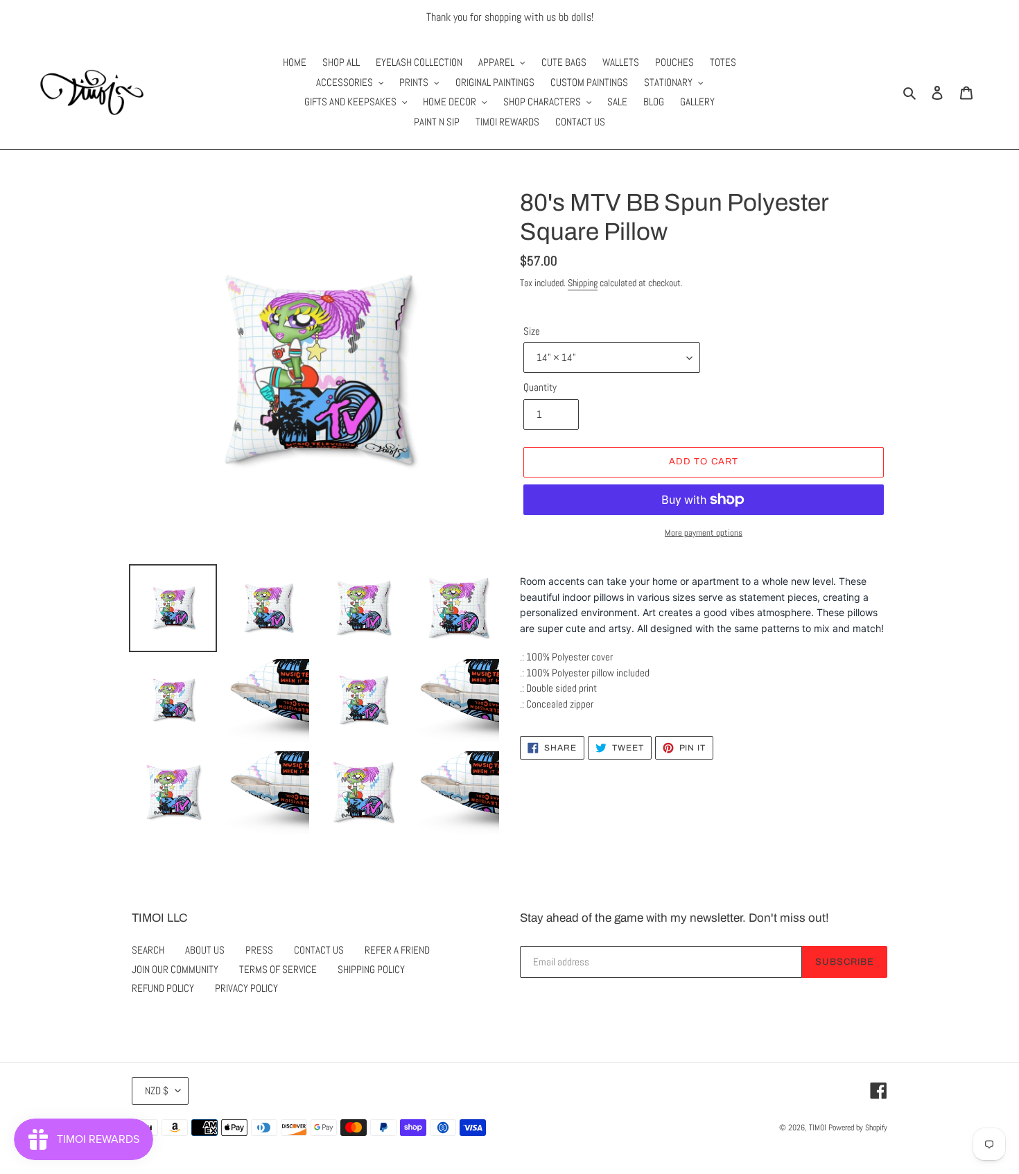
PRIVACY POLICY (246, 988)
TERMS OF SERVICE (278, 969)
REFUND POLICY (163, 988)
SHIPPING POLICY (371, 969)
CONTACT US (319, 949)
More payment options (703, 532)
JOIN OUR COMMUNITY (175, 969)
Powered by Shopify (857, 1127)
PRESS (259, 949)
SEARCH (148, 949)
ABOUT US (205, 949)
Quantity (540, 387)
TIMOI (817, 1127)
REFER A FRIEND (397, 949)
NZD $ (156, 1090)
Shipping (583, 283)
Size (531, 331)
